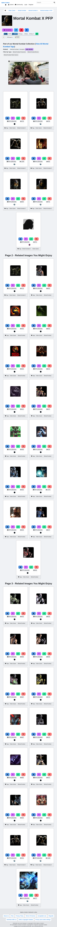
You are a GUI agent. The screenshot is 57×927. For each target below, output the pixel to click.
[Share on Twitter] (16, 30)
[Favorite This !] (13, 118)
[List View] (9, 34)
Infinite (15, 33)
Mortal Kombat (22, 10)
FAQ (12, 916)
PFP (17, 37)
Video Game (11, 10)
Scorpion (22, 49)
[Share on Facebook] (27, 30)
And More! (29, 49)
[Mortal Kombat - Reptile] (41, 311)
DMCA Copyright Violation (26, 919)
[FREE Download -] (7, 118)
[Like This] (18, 118)
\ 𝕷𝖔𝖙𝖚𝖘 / (33, 245)
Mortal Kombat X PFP (46, 10)
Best (27, 33)
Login (25, 4)
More (31, 33)
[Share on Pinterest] (21, 30)
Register (31, 4)
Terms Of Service (30, 916)
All (3, 37)
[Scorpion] (41, 103)
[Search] (54, 2)
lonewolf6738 (20, 124)
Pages (21, 33)
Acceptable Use (42, 916)
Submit (11, 4)
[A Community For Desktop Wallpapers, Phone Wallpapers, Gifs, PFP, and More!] (5, 10)
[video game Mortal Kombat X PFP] (15, 103)
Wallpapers (10, 37)
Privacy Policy (19, 916)
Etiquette (51, 916)
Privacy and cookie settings (43, 919)
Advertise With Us (11, 919)
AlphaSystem (46, 124)
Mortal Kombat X (33, 10)
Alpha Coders (5, 2)
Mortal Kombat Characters (19, 52)
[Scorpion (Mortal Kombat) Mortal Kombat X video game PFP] (28, 224)
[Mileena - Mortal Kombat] (15, 760)
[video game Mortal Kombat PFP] (41, 270)
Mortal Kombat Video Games (11, 55)
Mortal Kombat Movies (33, 52)
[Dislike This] (23, 118)
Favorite (8, 30)
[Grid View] (6, 34)
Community (19, 4)
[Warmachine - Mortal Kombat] (41, 431)
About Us (6, 916)
